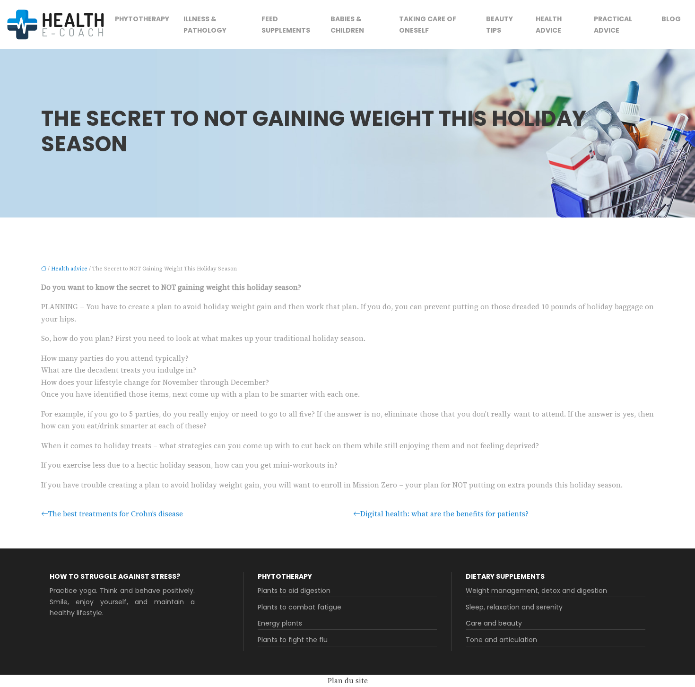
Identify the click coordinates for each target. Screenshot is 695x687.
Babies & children (347, 24)
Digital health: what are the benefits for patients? (444, 514)
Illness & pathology (204, 24)
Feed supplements (285, 24)
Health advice (549, 24)
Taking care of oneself (427, 24)
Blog (671, 19)
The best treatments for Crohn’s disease (115, 514)
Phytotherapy (142, 19)
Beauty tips (499, 24)
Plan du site (348, 681)
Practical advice (613, 24)
